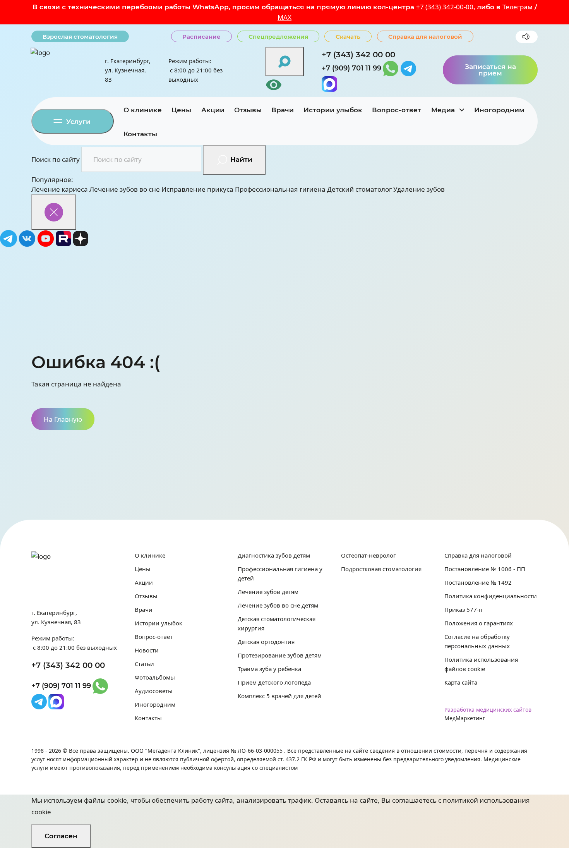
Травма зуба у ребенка (269, 669)
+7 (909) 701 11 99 (351, 68)
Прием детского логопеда (274, 682)
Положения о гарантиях (478, 623)
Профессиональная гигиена (280, 189)
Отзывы (248, 110)
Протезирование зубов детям (280, 655)
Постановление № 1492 (478, 582)
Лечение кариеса (59, 189)
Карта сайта (460, 682)
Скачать (348, 36)
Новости (147, 650)
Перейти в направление (264, 255)
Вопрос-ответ (396, 110)
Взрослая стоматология (80, 36)
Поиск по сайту (55, 159)
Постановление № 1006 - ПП (484, 569)
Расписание (201, 36)
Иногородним (499, 110)
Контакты (140, 134)
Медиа (444, 110)
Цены (181, 110)
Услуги (77, 121)
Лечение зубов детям (268, 592)
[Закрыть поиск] (53, 212)
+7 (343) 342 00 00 (358, 54)
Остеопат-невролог (368, 555)
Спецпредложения (278, 36)
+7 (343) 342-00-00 (444, 6)
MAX (284, 17)
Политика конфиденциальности (490, 596)
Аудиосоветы (154, 691)
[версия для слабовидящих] (284, 84)
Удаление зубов (419, 189)
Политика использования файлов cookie (481, 664)
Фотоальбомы (155, 677)
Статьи (144, 664)
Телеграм (517, 6)
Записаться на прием (490, 70)
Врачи (282, 110)
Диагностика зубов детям (274, 555)
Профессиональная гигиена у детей (280, 573)
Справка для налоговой (425, 36)
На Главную (63, 419)
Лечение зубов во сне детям (278, 605)
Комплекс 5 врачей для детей (279, 696)
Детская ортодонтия (266, 641)
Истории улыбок (332, 110)
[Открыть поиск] (284, 61)
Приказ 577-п (463, 609)
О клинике (142, 110)
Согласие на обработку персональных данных (477, 641)
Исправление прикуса (197, 189)
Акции (213, 110)
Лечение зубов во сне (124, 189)
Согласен (61, 836)
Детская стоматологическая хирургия (276, 623)
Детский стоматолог (359, 189)
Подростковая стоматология (381, 569)
